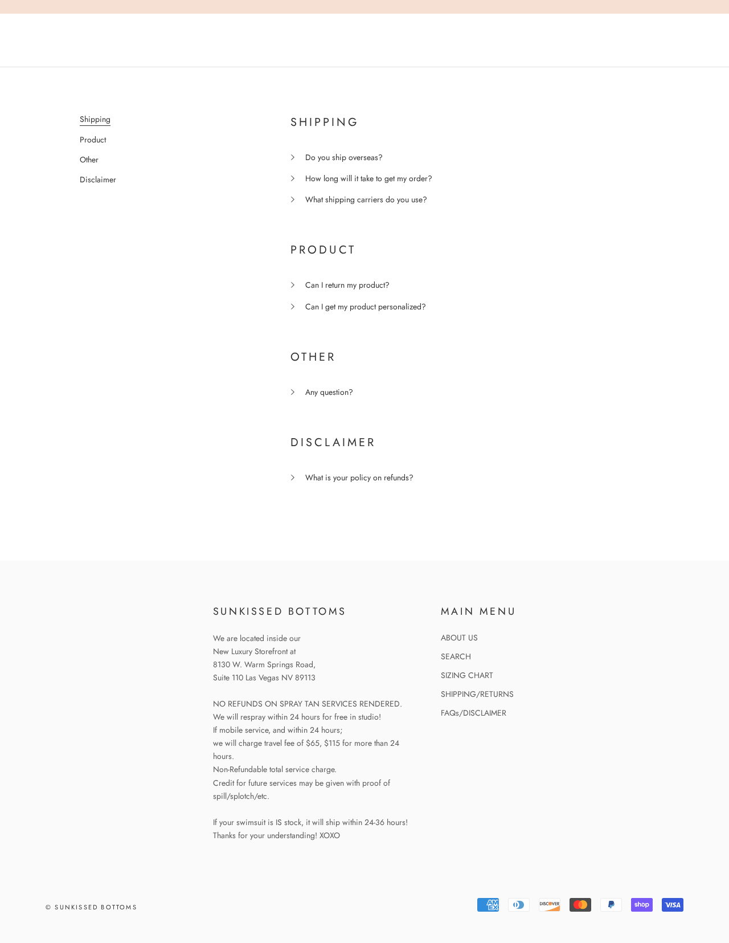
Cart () (681, 41)
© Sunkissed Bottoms (91, 907)
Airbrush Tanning (204, 31)
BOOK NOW (271, 51)
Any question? (329, 392)
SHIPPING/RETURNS (477, 694)
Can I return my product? (347, 285)
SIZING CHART (467, 675)
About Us (201, 51)
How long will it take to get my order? (368, 178)
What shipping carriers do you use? (366, 199)
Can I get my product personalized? (365, 306)
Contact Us (128, 51)
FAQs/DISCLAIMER (473, 713)
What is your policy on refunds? (359, 477)
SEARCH (456, 656)
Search (630, 41)
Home (41, 31)
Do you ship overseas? (344, 157)
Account (582, 41)
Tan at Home (107, 31)
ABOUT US (459, 637)
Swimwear (52, 51)
